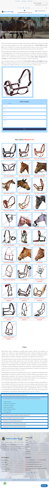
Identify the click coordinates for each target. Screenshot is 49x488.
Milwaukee (27, 391)
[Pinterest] (29, 8)
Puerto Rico (22, 370)
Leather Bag (4, 471)
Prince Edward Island (14, 370)
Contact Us (27, 453)
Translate (45, 5)
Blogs (26, 449)
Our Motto (27, 451)
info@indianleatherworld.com (24, 12)
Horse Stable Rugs (6, 469)
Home (3, 34)
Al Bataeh (37, 391)
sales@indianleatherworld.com (34, 464)
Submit (24, 129)
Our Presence (28, 447)
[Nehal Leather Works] (8, 12)
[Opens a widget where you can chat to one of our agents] (44, 485)
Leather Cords (5, 464)
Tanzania (32, 391)
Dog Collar (4, 466)
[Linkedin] (26, 8)
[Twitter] (21, 8)
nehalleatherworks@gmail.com (34, 466)
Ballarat (7, 370)
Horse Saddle (17, 1)
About (26, 442)
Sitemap (27, 444)
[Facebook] (18, 8)
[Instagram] (23, 8)
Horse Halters (30, 1)
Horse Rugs (24, 1)
